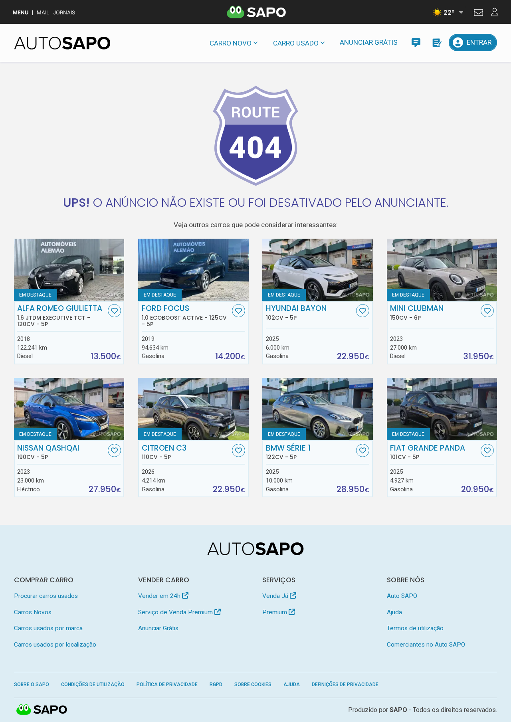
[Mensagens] (415, 42)
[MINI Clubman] (442, 270)
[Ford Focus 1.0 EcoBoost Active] (193, 270)
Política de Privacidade (167, 684)
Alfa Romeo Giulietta (59, 315)
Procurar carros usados (46, 595)
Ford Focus (184, 315)
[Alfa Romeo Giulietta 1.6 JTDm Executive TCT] (69, 270)
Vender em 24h (160, 595)
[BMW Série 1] (317, 409)
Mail (43, 12)
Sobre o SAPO (31, 684)
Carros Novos (32, 612)
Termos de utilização (415, 628)
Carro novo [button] (231, 43)
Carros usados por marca (48, 628)
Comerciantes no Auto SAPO (426, 644)
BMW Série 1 (288, 452)
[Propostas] (436, 42)
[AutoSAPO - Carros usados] (62, 43)
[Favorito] (114, 310)
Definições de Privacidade (345, 684)
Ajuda (394, 612)
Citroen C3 (164, 452)
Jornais (64, 12)
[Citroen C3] (193, 409)
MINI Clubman (417, 312)
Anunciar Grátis (369, 42)
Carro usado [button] (296, 43)
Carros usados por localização (55, 644)
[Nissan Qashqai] (69, 409)
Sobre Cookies (252, 684)
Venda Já (276, 595)
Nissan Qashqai (48, 452)
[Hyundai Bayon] (317, 270)
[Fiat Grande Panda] (442, 409)
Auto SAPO (402, 595)
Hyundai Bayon (296, 312)
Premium (275, 612)
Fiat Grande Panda (427, 452)
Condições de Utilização (93, 684)
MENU (20, 12)
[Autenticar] (478, 14)
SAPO (42, 710)
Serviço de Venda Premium (176, 612)
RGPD (216, 684)
